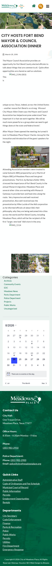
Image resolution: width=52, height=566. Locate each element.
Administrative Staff (13, 480)
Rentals (6, 502)
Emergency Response (13, 549)
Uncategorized (10, 309)
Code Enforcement (12, 519)
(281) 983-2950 (11, 447)
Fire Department (11, 546)
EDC (6, 288)
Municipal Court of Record (15, 487)
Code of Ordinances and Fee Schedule (21, 483)
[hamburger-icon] (48, 6)
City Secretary (10, 516)
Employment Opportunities (16, 498)
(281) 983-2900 (18, 460)
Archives (8, 281)
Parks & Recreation (12, 527)
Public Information (12, 491)
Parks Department (12, 295)
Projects (7, 302)
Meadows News (11, 291)
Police (6, 531)
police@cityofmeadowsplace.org (25, 463)
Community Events (12, 284)
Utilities (6, 542)
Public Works (10, 305)
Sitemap (14, 563)
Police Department (12, 298)
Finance (6, 523)
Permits (6, 495)
